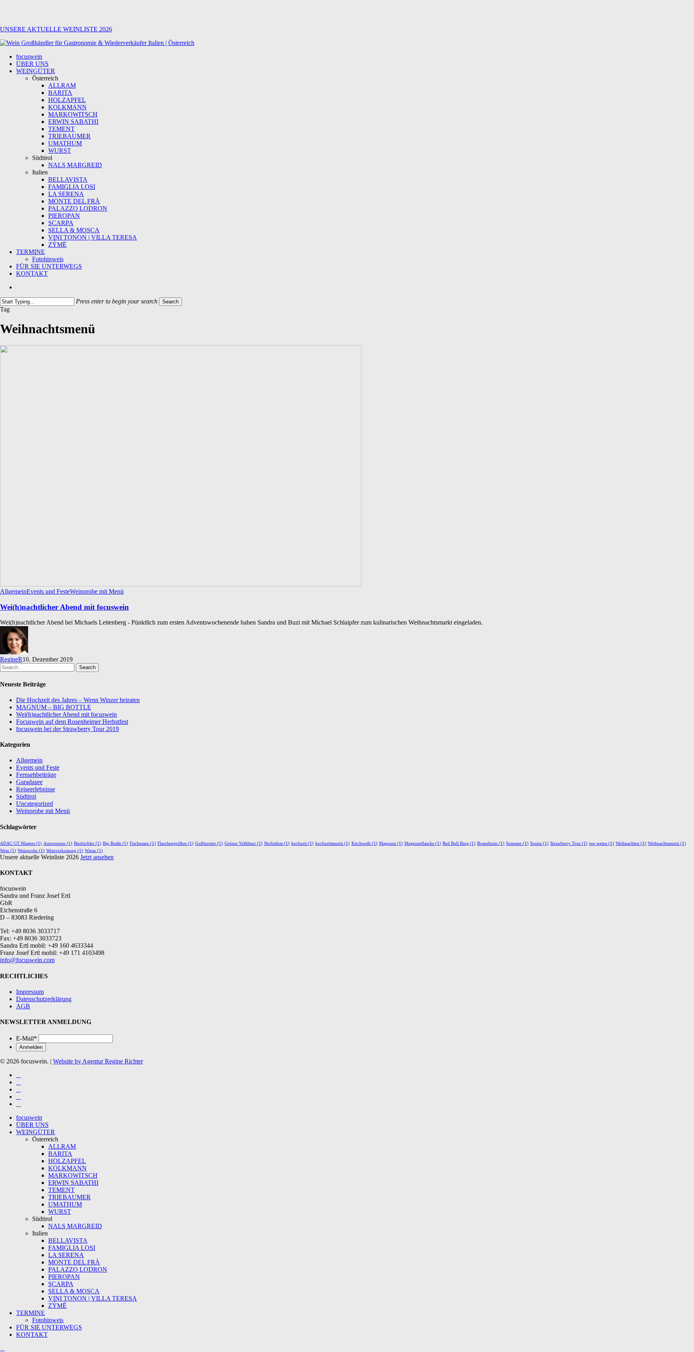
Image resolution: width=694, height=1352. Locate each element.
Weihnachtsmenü (667, 843)
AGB (23, 1006)
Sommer (517, 843)
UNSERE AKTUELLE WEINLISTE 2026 (56, 29)
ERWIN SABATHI (73, 1182)
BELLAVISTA (68, 1240)
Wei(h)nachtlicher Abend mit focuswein (64, 607)
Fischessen (143, 843)
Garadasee (29, 781)
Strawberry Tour (569, 843)
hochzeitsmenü (332, 843)
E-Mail (26, 1038)
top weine (601, 843)
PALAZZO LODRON (77, 1269)
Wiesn (94, 850)
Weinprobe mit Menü (97, 591)
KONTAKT (32, 1334)
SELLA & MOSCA (74, 1291)
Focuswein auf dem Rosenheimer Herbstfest (72, 721)
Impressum (30, 991)
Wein (8, 850)
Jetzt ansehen (97, 857)
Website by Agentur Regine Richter (98, 1061)
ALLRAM (62, 1146)
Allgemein (13, 591)
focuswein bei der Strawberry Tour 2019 (67, 728)
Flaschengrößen (175, 843)
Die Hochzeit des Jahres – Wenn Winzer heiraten (78, 699)
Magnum (391, 843)
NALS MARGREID (75, 1226)
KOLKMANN (67, 1168)
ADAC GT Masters (21, 843)
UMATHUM (65, 1204)
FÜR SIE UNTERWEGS (49, 1327)
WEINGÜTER (35, 1132)
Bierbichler (87, 843)
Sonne (539, 843)
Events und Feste (48, 591)
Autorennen (57, 843)
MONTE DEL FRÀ (74, 1262)
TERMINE (30, 1312)
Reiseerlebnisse (35, 789)
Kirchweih (364, 843)
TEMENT (61, 1189)
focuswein (29, 1117)
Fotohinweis (47, 1320)
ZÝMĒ (57, 1305)
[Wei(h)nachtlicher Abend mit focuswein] (180, 584)
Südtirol (26, 796)
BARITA (60, 1153)
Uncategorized (34, 803)
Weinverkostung (64, 850)
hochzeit (302, 843)
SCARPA (60, 1283)
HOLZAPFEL (67, 1160)
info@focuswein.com (27, 960)
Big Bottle (115, 843)
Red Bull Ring (459, 843)
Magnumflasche (422, 843)
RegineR (11, 659)
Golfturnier (209, 843)
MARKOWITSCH (73, 1175)
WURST (59, 1211)
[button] (2, 1348)
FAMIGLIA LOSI (71, 1247)
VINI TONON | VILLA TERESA (92, 1298)
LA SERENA (66, 1255)
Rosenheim (490, 843)
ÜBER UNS (32, 1124)
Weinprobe (31, 850)
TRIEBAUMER (69, 1197)
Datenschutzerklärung (43, 999)
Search (170, 302)
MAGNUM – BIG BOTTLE (53, 707)
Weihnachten (631, 843)
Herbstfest (277, 843)
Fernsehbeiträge (36, 774)
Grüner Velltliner (244, 843)
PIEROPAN (64, 1276)
